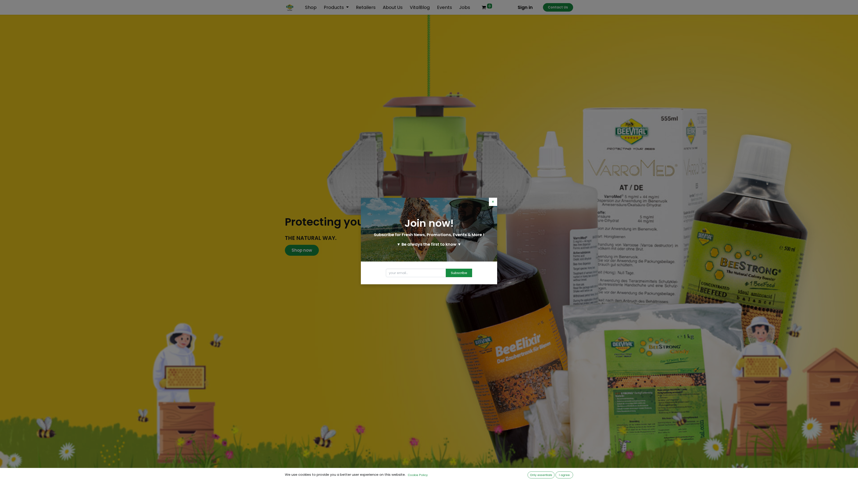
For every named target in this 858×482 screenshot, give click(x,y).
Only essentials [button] (541, 475)
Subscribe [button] (459, 272)
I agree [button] (564, 475)
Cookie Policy (418, 475)
